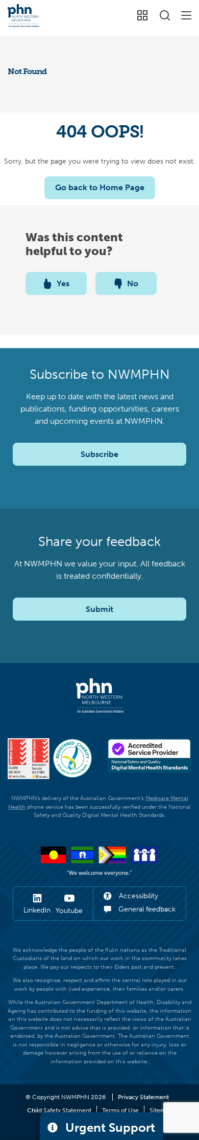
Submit (99, 609)
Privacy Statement (143, 1097)
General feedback (146, 909)
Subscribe (99, 454)
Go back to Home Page (99, 187)
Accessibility (137, 896)
